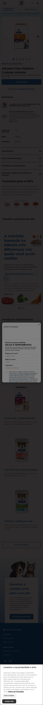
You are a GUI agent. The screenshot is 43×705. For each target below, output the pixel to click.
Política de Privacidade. (16, 692)
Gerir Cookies (9, 695)
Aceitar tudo (9, 701)
